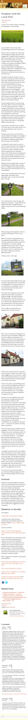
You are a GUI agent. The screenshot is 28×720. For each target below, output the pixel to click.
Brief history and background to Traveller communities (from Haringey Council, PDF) (13, 563)
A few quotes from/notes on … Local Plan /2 (13, 592)
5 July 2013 (4, 667)
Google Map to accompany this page (12, 516)
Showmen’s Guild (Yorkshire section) (12, 578)
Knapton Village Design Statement (12, 523)
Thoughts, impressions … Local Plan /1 (12, 594)
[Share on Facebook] (3, 583)
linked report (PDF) (9, 573)
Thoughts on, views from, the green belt (12, 596)
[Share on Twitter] (6, 583)
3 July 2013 (4, 22)
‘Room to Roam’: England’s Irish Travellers (13, 571)
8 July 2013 (4, 700)
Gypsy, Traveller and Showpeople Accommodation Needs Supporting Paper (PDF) (13, 532)
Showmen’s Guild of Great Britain (11, 576)
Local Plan (13, 607)
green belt (8, 607)
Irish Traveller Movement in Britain (11, 568)
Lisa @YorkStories (7, 20)
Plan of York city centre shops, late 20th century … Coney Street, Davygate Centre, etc (14, 598)
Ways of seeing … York (8, 600)
